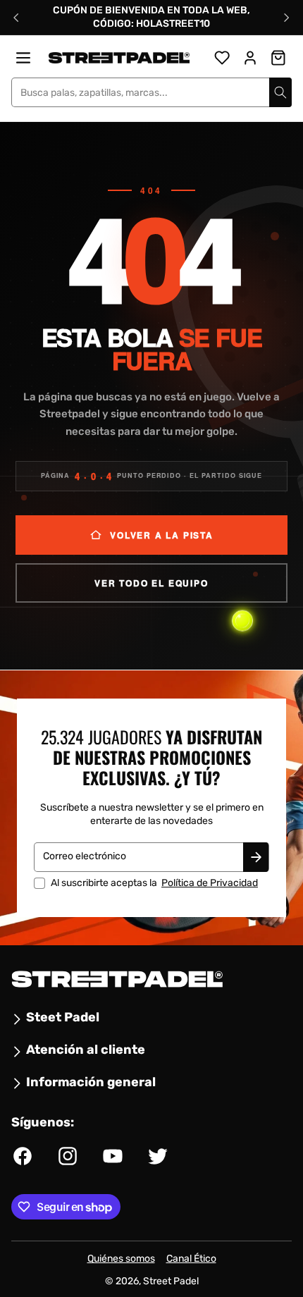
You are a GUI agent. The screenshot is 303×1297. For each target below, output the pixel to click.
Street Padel (171, 1281)
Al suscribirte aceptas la (154, 882)
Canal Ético (191, 1259)
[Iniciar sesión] (250, 57)
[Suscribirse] (255, 856)
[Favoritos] (222, 57)
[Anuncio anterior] (16, 17)
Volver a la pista (162, 535)
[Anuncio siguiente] (286, 17)
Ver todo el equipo (151, 583)
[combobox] (151, 92)
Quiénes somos (121, 1259)
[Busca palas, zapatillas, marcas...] (280, 92)
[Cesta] (278, 57)
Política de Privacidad (209, 882)
